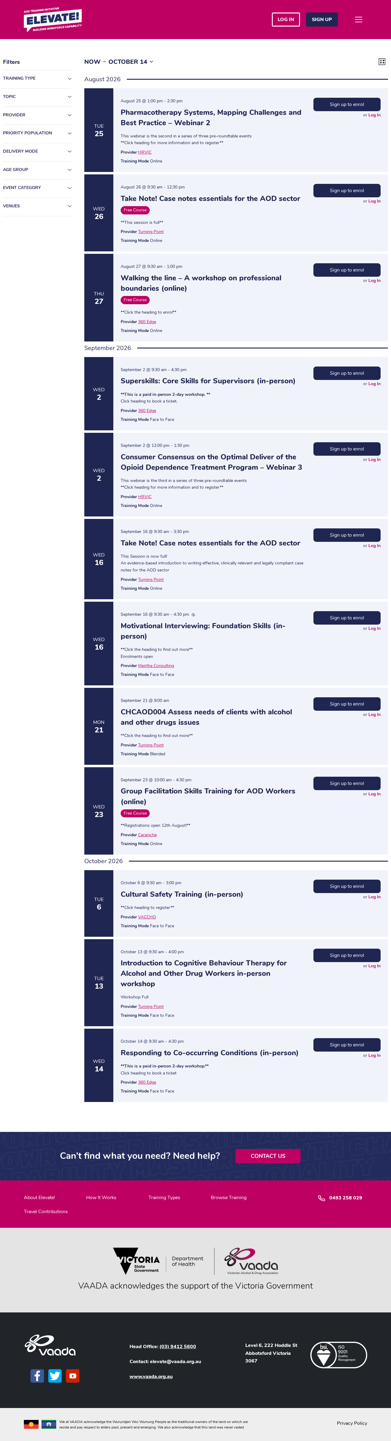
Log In (374, 115)
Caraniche (147, 835)
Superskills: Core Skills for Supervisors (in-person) (208, 381)
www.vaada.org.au (151, 1376)
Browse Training (229, 1197)
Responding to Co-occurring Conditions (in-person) (210, 1053)
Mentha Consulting (156, 666)
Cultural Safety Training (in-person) (182, 894)
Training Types (164, 1197)
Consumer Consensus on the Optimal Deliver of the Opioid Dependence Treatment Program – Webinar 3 (211, 462)
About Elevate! (39, 1197)
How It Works (101, 1197)
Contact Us (268, 1156)
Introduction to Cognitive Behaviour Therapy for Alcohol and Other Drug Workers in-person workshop (204, 973)
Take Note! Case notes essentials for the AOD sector (210, 198)
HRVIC (145, 152)
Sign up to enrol (347, 104)
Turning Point (151, 232)
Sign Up (322, 19)
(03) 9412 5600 (177, 1346)
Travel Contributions (46, 1211)
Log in (286, 19)
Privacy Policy (352, 1423)
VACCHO (147, 917)
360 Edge (147, 322)
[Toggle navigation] (358, 19)
